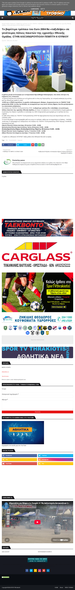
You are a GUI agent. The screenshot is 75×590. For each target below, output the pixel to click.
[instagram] (55, 459)
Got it (43, 9)
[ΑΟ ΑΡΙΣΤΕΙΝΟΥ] (37, 335)
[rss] (19, 459)
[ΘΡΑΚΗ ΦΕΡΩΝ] (45, 330)
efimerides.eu (5, 372)
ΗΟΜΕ (56, 587)
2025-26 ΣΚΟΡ (5, 552)
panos (4, 40)
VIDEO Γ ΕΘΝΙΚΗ (69, 587)
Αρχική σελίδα (5, 23)
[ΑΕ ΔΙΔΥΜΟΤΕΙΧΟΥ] (5, 330)
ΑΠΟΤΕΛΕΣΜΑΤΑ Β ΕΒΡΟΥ (45, 552)
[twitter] (55, 455)
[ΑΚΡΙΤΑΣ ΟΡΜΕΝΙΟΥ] (69, 330)
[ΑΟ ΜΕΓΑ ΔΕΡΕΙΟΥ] (30, 330)
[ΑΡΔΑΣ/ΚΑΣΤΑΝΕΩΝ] (25, 330)
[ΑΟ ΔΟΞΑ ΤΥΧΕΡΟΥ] (32, 335)
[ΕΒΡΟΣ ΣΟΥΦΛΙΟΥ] (20, 330)
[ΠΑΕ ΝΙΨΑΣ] (47, 335)
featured (12, 23)
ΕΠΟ (7, 140)
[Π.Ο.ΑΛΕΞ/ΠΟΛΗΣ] (10, 330)
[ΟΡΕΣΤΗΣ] (35, 330)
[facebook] (19, 455)
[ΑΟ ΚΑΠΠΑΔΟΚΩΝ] (40, 330)
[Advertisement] (37, 480)
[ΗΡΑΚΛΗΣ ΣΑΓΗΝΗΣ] (27, 335)
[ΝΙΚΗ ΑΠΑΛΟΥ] (64, 330)
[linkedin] (48, 570)
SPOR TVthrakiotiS (15, 587)
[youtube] (19, 463)
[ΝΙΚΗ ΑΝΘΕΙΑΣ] (50, 330)
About (61, 587)
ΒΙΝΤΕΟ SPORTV (6, 367)
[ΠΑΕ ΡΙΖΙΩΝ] (42, 335)
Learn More (35, 9)
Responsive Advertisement (37, 340)
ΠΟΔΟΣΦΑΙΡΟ (13, 140)
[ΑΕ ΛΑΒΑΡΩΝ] (59, 330)
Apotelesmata (5, 376)
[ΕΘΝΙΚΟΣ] (15, 330)
